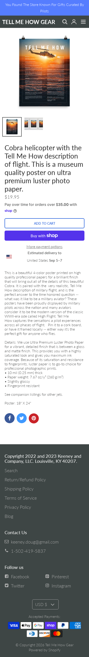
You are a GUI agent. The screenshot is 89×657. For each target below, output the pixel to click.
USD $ (41, 604)
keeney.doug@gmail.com (35, 541)
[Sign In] (74, 22)
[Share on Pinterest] (34, 418)
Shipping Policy (19, 488)
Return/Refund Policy (25, 479)
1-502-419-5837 (28, 551)
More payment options (44, 246)
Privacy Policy (18, 507)
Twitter (17, 585)
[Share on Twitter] (22, 418)
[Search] (64, 22)
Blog (9, 516)
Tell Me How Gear (59, 645)
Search (11, 470)
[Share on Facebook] (10, 418)
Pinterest (60, 576)
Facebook (20, 576)
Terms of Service (21, 498)
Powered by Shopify (44, 650)
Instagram (61, 585)
